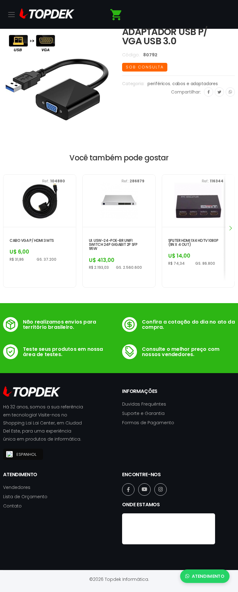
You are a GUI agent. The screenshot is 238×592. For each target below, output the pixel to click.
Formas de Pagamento (148, 423)
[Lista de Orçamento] (116, 14)
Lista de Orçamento (25, 497)
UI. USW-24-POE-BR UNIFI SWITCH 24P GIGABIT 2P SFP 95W (113, 244)
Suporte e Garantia (143, 413)
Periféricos (159, 84)
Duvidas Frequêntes (144, 404)
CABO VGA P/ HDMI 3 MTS (32, 240)
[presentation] (230, 227)
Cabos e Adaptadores (195, 84)
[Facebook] (208, 92)
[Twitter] (219, 92)
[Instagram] (160, 489)
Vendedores (16, 487)
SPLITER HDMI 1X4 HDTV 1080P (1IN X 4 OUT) (193, 242)
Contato (12, 506)
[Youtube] (144, 489)
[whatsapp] (230, 92)
